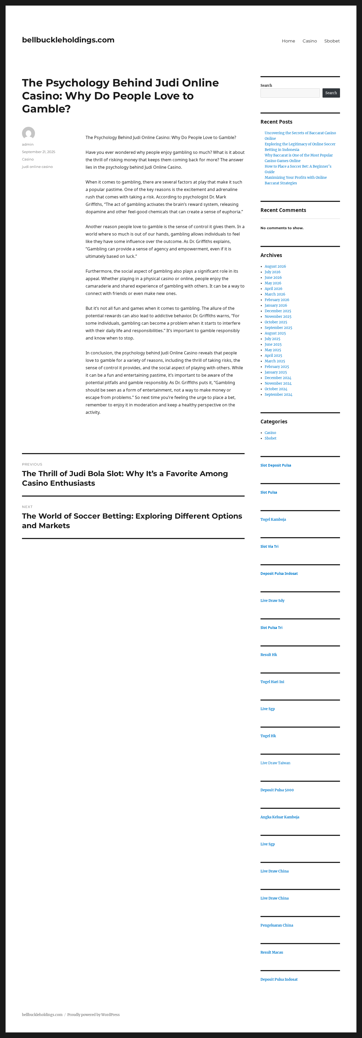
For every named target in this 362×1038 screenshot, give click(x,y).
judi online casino (37, 166)
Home (288, 41)
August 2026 (275, 266)
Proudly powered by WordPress (93, 1015)
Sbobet (332, 41)
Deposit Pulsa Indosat (279, 573)
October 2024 (276, 389)
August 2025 (275, 333)
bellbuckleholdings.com (68, 39)
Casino (310, 41)
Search (266, 85)
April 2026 (273, 288)
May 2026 (273, 283)
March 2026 (275, 294)
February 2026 (277, 300)
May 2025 (273, 350)
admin (28, 144)
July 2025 (272, 339)
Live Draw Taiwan (275, 763)
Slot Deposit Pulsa (276, 465)
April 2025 (273, 355)
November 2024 (278, 383)
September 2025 (278, 327)
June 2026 (273, 277)
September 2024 (278, 394)
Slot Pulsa (269, 492)
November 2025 (278, 316)
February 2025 (277, 366)
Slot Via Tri (270, 546)
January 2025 (276, 372)
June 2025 (273, 344)
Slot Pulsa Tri (271, 627)
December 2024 (278, 378)
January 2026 (276, 305)
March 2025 (275, 361)
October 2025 (276, 322)
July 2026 (273, 272)
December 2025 (278, 311)
